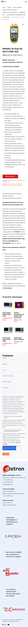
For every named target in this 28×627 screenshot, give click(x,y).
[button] (23, 24)
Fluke (8, 181)
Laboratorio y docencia (17, 185)
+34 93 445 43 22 (8, 495)
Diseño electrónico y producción (14, 184)
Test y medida (17, 7)
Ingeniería (9, 185)
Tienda (9, 7)
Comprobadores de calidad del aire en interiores (14, 181)
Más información (10, 176)
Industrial (5, 185)
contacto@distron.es (8, 484)
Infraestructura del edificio (10, 12)
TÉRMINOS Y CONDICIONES (9, 621)
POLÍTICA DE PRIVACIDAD (16, 619)
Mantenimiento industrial (9, 9)
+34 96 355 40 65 (8, 482)
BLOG (17, 621)
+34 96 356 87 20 (8, 479)
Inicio (4, 7)
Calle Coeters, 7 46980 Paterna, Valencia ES (14, 477)
